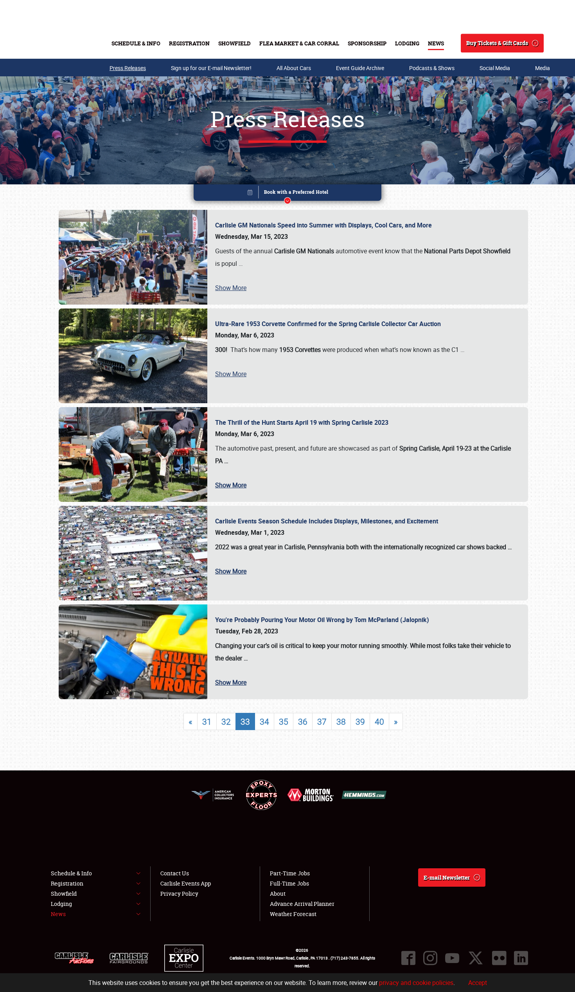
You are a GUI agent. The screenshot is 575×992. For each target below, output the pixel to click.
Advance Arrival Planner (302, 903)
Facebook (408, 958)
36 (302, 721)
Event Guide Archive (360, 68)
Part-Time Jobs (290, 873)
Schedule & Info (135, 43)
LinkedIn (521, 958)
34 (264, 721)
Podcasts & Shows (432, 68)
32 (226, 721)
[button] (287, 194)
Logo (60, 43)
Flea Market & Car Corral (299, 43)
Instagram (430, 958)
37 (322, 721)
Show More (230, 287)
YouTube (452, 958)
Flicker (499, 958)
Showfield (234, 43)
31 (207, 721)
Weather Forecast (293, 914)
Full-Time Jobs (289, 883)
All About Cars (294, 68)
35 (283, 721)
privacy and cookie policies (416, 982)
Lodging (407, 43)
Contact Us (174, 873)
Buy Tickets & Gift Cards (497, 43)
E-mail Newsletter (447, 877)
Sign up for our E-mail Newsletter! (211, 68)
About (278, 893)
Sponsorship (367, 43)
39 (360, 721)
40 (379, 721)
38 (341, 721)
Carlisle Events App (185, 883)
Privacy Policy (179, 893)
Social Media (495, 68)
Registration (189, 43)
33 (245, 721)
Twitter (476, 958)
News (436, 43)
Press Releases (128, 68)
